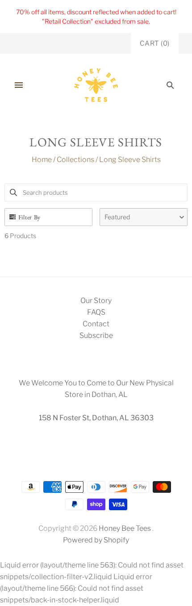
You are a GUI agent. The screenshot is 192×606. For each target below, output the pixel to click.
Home (42, 159)
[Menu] (18, 85)
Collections (75, 159)
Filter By (29, 217)
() (155, 43)
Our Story (96, 300)
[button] (143, 217)
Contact (96, 324)
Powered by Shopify (96, 540)
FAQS (96, 312)
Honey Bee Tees (125, 528)
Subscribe (96, 335)
